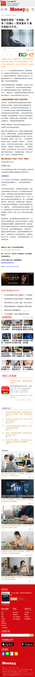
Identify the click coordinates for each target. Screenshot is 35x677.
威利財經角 (10, 422)
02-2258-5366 (10, 667)
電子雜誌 (27, 616)
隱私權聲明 (28, 619)
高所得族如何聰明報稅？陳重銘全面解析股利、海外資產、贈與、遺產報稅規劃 (19, 414)
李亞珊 (31, 50)
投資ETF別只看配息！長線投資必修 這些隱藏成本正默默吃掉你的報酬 (19, 441)
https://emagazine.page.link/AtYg (10, 250)
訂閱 (31, 635)
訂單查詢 (27, 612)
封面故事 (3, 623)
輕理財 (14, 15)
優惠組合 (13, 599)
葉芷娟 (9, 436)
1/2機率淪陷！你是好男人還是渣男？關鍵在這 (6, 344)
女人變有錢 (4, 627)
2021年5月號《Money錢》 (13, 266)
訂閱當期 (21, 599)
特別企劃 (3, 625)
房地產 (3, 619)
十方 (32, 477)
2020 (5, 70)
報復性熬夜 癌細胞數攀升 (6, 355)
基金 (2, 614)
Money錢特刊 (16, 616)
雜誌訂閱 (15, 612)
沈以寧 (9, 415)
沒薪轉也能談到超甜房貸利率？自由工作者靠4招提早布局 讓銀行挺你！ (17, 526)
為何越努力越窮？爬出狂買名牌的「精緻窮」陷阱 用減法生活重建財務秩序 (17, 552)
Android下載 (20, 399)
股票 (2, 612)
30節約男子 (31, 555)
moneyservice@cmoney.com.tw (11, 669)
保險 (2, 616)
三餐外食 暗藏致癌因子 (16, 368)
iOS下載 (29, 399)
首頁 (2, 15)
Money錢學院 (16, 619)
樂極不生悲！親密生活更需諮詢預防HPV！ (28, 330)
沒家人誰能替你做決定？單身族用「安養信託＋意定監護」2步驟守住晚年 (17, 474)
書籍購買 (15, 614)
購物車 (26, 614)
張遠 (9, 443)
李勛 (32, 529)
